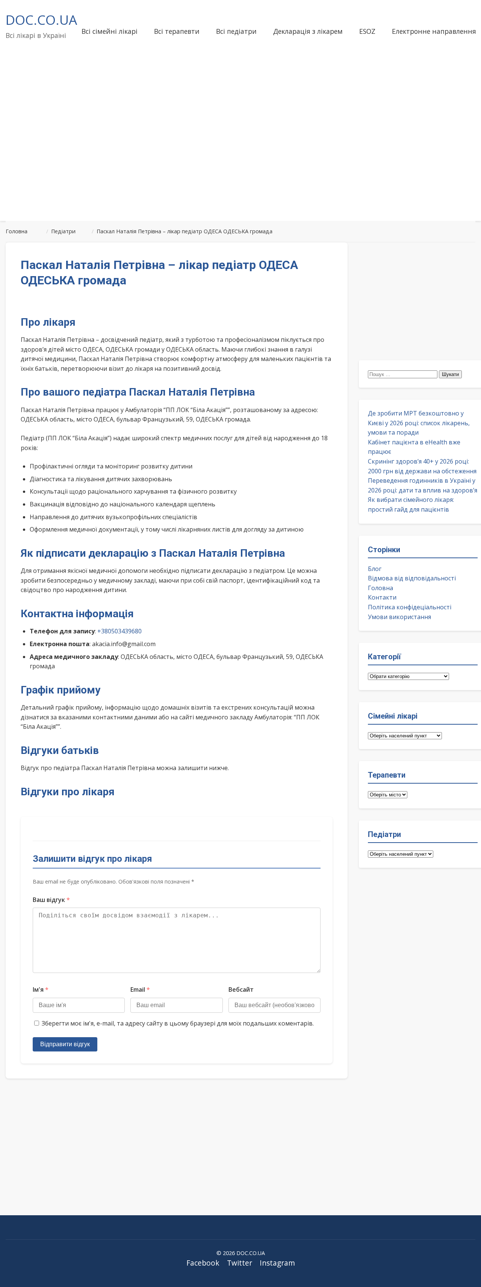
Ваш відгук (51, 900)
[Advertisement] (240, 155)
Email (140, 989)
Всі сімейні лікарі (110, 31)
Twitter (239, 1263)
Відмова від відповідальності (412, 578)
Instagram (277, 1263)
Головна (380, 588)
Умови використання (399, 617)
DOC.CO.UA (41, 20)
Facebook (202, 1263)
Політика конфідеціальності (409, 607)
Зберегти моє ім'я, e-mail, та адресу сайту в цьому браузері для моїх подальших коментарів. (178, 1023)
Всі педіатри (236, 31)
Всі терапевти (177, 31)
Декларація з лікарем (308, 31)
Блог (374, 569)
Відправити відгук (65, 1044)
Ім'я (40, 989)
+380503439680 (119, 631)
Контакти (382, 597)
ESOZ (367, 31)
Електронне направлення (434, 31)
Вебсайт (241, 989)
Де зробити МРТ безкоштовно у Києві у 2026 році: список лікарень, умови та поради (419, 423)
